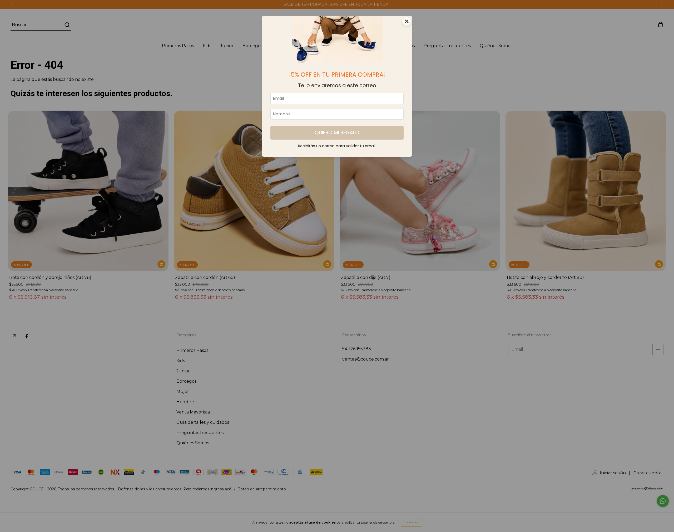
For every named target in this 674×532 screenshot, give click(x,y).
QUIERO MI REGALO (337, 132)
